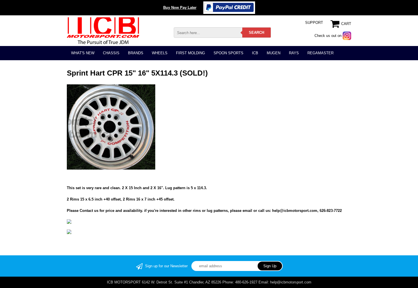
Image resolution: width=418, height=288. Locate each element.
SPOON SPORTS (228, 53)
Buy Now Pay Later (179, 7)
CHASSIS (111, 53)
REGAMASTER (320, 53)
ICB (255, 53)
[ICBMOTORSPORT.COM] (103, 30)
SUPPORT (314, 22)
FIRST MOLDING (190, 53)
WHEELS (159, 53)
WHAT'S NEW (82, 53)
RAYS (294, 53)
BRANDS (135, 53)
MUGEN (273, 53)
